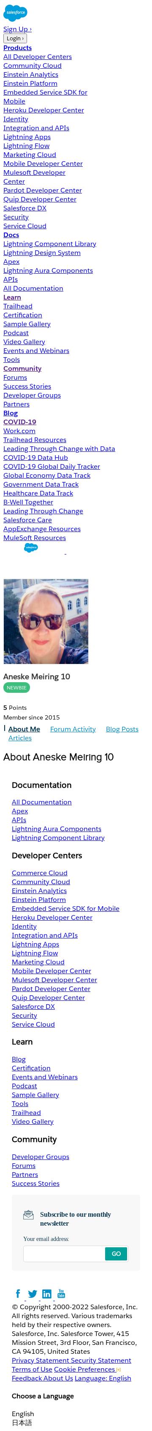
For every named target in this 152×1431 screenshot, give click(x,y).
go (116, 1253)
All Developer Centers (37, 56)
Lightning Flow (26, 145)
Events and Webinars (36, 350)
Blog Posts (122, 729)
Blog (10, 413)
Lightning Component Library (49, 243)
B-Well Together (28, 502)
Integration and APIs (36, 127)
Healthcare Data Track (38, 493)
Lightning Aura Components (48, 270)
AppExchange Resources (42, 528)
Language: (103, 1378)
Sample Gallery (27, 323)
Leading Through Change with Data (59, 448)
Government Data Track (41, 484)
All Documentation (33, 288)
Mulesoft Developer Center (54, 979)
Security (16, 217)
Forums (15, 377)
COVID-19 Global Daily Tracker (51, 466)
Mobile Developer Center (43, 163)
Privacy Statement (41, 1360)
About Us (58, 1378)
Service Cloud (24, 225)
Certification (22, 315)
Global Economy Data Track (46, 475)
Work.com (19, 430)
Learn (12, 297)
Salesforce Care (27, 519)
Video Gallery (24, 341)
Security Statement (101, 1360)
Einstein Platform (30, 83)
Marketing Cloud (29, 154)
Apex (11, 261)
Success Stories (27, 386)
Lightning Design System (42, 252)
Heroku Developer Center (43, 110)
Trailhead (18, 306)
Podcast (16, 332)
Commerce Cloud (40, 872)
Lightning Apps (27, 136)
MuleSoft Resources (34, 537)
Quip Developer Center (39, 199)
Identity (15, 119)
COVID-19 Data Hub (35, 457)
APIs (10, 279)
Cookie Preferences (85, 1369)
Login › (15, 38)
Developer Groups (32, 395)
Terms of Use (32, 1369)
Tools (11, 359)
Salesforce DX (24, 208)
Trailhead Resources (34, 439)
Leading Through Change (43, 511)
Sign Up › (17, 29)
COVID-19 (19, 421)
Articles (20, 738)
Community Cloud (32, 65)
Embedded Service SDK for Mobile (65, 908)
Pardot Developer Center (42, 190)
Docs (11, 234)
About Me (24, 729)
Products (17, 47)
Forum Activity (73, 729)
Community (22, 368)
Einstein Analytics (30, 74)
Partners (16, 404)
